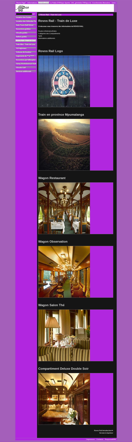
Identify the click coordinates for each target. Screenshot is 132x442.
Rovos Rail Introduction (102, 430)
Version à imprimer (106, 433)
